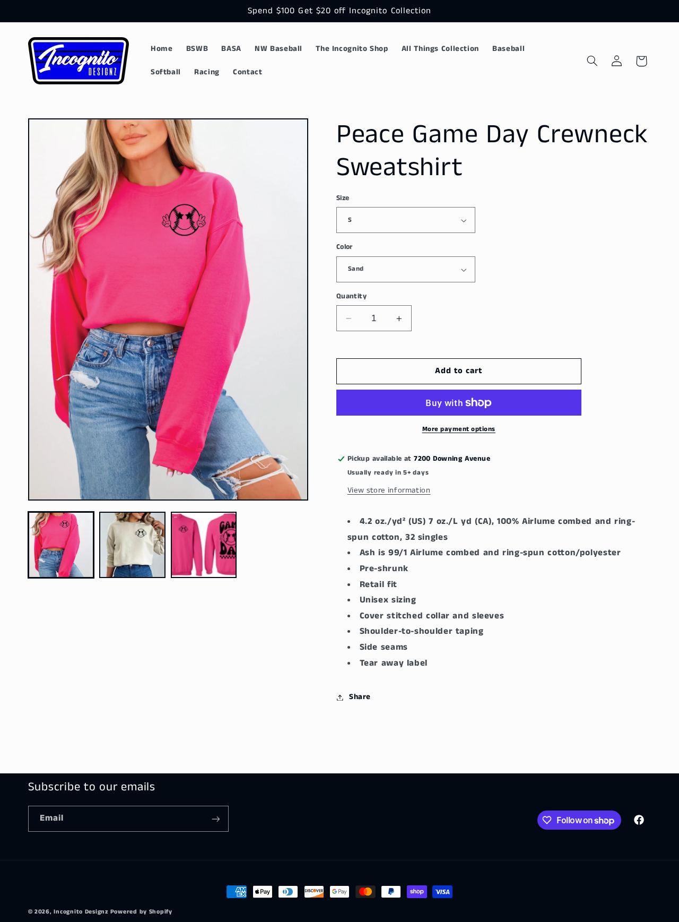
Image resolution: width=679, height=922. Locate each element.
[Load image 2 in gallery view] (132, 545)
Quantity (351, 296)
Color (344, 248)
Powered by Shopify (141, 912)
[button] (592, 61)
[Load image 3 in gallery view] (204, 545)
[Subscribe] (215, 819)
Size (343, 198)
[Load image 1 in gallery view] (61, 545)
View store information (389, 490)
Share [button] (360, 697)
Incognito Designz (81, 912)
